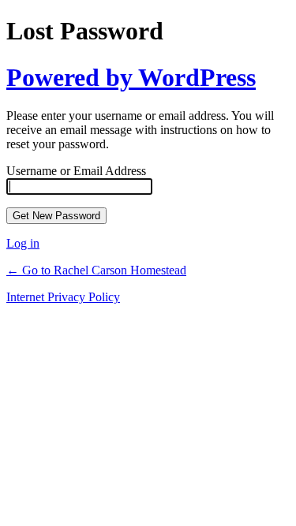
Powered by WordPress (131, 77)
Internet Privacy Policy (63, 297)
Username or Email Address (76, 170)
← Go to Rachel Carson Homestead (96, 270)
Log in (22, 243)
